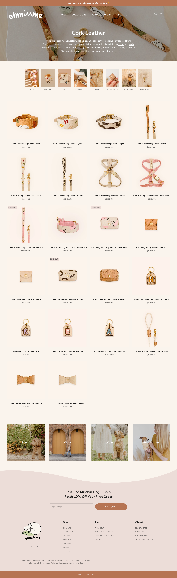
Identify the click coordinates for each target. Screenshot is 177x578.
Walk (95, 14)
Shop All (122, 14)
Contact (99, 540)
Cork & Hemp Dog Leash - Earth (151, 143)
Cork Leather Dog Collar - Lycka (67, 143)
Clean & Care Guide (104, 532)
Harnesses (68, 532)
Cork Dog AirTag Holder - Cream (26, 299)
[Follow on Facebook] (24, 547)
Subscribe (111, 507)
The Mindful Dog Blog (145, 540)
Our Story (140, 532)
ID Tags (66, 536)
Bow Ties (67, 551)
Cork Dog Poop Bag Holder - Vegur (68, 299)
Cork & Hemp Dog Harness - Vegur (109, 195)
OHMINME (90, 574)
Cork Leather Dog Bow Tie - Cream (68, 403)
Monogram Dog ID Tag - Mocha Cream (151, 299)
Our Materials (142, 536)
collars (121, 44)
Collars (67, 528)
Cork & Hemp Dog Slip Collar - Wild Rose (68, 247)
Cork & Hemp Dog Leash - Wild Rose (26, 247)
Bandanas (68, 547)
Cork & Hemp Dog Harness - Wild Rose (151, 195)
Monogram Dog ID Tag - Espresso (109, 351)
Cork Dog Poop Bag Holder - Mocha (109, 299)
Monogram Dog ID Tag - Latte (25, 351)
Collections (79, 14)
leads (131, 44)
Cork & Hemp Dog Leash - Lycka (26, 195)
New (63, 14)
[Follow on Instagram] (31, 547)
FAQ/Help (99, 528)
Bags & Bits (68, 540)
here (114, 51)
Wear (107, 14)
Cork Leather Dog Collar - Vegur (109, 143)
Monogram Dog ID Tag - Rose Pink (67, 351)
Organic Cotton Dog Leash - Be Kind (151, 351)
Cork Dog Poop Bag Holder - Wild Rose (109, 247)
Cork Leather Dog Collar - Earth (26, 143)
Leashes (67, 544)
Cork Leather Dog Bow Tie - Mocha (26, 403)
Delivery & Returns (104, 536)
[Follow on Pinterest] (38, 547)
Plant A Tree (141, 528)
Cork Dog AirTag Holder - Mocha (151, 247)
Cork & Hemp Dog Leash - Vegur (67, 195)
